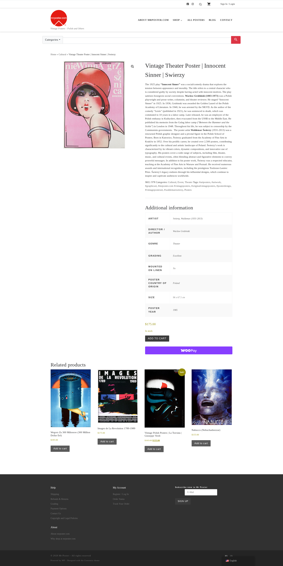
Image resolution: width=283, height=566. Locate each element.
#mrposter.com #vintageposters (174, 186)
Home (53, 54)
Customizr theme (92, 560)
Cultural (62, 54)
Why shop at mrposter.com (63, 538)
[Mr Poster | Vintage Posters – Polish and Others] (59, 17)
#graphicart (151, 186)
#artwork (216, 182)
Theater (188, 182)
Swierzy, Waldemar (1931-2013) (188, 218)
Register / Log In (121, 494)
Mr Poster (64, 555)
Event (180, 182)
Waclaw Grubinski (181, 231)
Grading (54, 504)
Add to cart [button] (60, 448)
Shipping (55, 494)
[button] (132, 66)
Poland (176, 283)
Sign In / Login (227, 4)
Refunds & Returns (59, 499)
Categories (51, 39)
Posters (188, 190)
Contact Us (56, 513)
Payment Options (58, 508)
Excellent (177, 255)
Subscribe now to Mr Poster (191, 487)
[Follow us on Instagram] (193, 4)
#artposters (204, 182)
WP (63, 560)
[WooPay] (188, 350)
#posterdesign (224, 186)
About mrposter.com (60, 534)
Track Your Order (121, 504)
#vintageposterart (154, 190)
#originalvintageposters (203, 186)
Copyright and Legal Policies (64, 518)
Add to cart (157, 338)
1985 (175, 310)
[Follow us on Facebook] (188, 4)
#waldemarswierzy (173, 190)
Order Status (118, 499)
